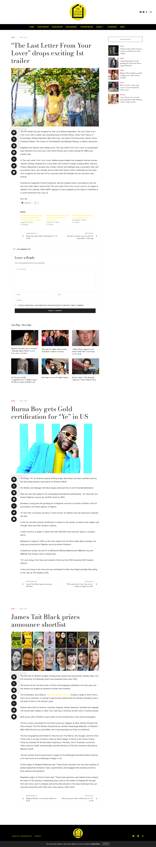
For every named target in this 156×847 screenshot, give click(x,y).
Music (122, 70)
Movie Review (71, 27)
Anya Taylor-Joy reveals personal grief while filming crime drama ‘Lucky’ (131, 99)
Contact (37, 836)
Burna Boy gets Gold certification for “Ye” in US (49, 412)
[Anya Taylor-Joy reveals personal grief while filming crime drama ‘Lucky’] (114, 99)
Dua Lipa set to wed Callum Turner (55, 377)
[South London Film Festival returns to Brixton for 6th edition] (114, 50)
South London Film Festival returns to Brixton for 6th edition (131, 51)
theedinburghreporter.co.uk (58, 695)
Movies (122, 95)
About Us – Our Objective (22, 836)
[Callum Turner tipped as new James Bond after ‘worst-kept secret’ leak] (85, 338)
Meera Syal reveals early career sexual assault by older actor (129, 87)
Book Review (57, 27)
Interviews (112, 27)
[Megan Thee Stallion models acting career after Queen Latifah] (114, 75)
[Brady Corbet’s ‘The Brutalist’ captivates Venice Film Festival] (85, 366)
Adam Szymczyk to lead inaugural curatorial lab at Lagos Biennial (130, 63)
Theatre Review (86, 27)
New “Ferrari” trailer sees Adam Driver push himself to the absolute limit (57, 217)
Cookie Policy (95, 844)
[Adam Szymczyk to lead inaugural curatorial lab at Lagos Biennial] (114, 62)
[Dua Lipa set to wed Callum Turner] (55, 366)
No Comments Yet (24, 249)
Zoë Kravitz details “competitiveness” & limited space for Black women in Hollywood (24, 379)
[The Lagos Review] (78, 12)
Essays (99, 27)
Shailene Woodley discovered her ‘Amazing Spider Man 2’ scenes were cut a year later (31, 217)
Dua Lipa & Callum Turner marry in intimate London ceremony (54, 350)
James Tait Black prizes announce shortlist (45, 620)
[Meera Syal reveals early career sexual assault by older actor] (114, 87)
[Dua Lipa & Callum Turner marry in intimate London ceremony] (55, 338)
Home (32, 27)
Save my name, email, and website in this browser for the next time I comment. (51, 305)
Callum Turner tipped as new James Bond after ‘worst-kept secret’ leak (83, 351)
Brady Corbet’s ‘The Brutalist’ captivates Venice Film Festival (84, 378)
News (122, 27)
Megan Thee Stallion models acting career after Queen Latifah (131, 75)
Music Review (43, 27)
